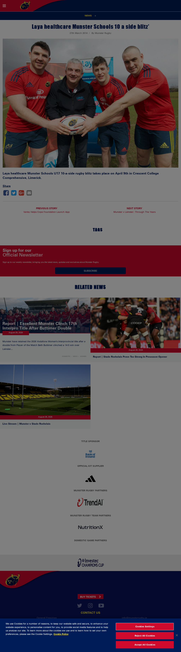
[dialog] (90, 635)
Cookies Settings (144, 626)
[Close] (177, 635)
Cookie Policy (61, 634)
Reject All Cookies (145, 635)
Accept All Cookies (145, 644)
